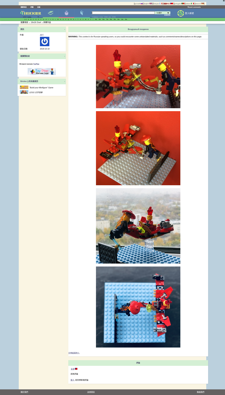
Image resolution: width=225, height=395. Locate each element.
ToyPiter (36, 64)
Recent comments (194, 7)
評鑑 (32, 7)
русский (137, 4)
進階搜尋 (167, 15)
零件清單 (82, 13)
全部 (73, 369)
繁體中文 (167, 4)
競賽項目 (24, 7)
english (146, 4)
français (156, 4)
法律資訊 (91, 392)
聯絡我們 (200, 392)
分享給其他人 (74, 353)
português (178, 4)
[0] (76, 369)
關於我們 (24, 392)
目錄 (38, 7)
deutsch (198, 4)
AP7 (42, 35)
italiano (188, 4)
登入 (72, 380)
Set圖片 (50, 13)
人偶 (66, 13)
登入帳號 (189, 13)
